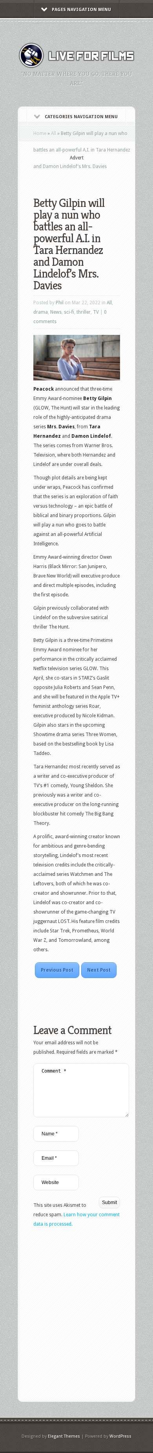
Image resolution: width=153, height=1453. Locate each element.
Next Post (99, 970)
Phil (60, 302)
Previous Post (57, 970)
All (53, 133)
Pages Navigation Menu (81, 9)
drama (40, 312)
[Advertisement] (93, 173)
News (56, 312)
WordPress (120, 1436)
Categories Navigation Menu (81, 116)
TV (96, 312)
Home (39, 133)
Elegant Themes (64, 1436)
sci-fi (69, 312)
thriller (83, 312)
